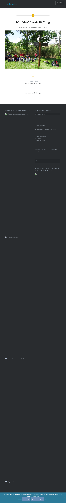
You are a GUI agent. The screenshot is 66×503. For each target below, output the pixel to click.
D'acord (26, 499)
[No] (64, 498)
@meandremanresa (14, 482)
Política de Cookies (40, 140)
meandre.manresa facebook (16, 358)
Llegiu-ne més (37, 499)
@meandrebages (13, 237)
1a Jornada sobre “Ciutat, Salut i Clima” (45, 129)
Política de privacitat (40, 136)
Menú (61, 3)
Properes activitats (40, 125)
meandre (28, 27)
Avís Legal (38, 138)
